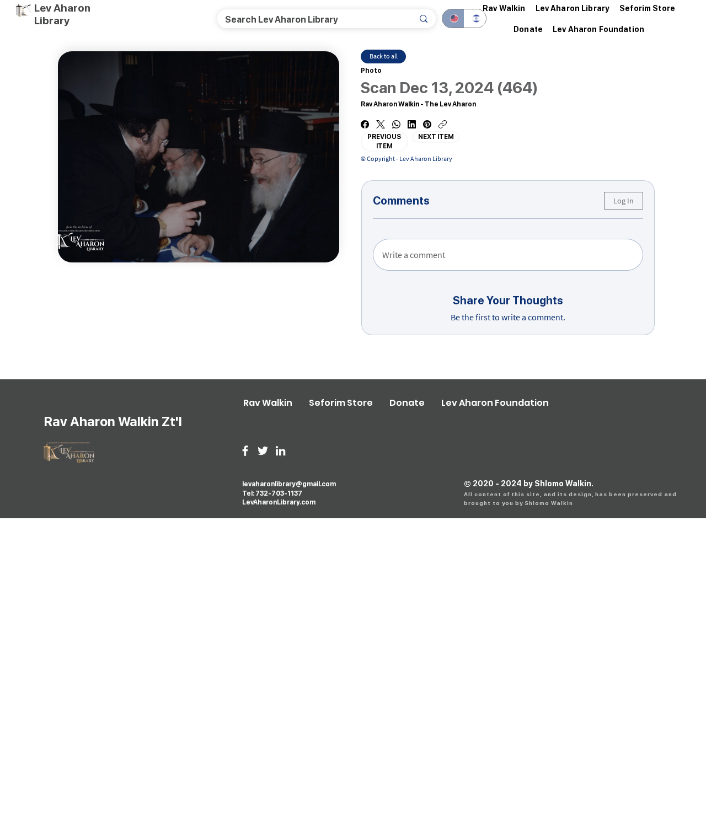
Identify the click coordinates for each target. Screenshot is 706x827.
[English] (453, 18)
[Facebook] (365, 124)
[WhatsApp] (396, 124)
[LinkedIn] (412, 124)
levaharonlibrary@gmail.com (289, 484)
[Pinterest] (427, 124)
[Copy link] (442, 124)
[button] (573, 8)
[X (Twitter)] (380, 124)
